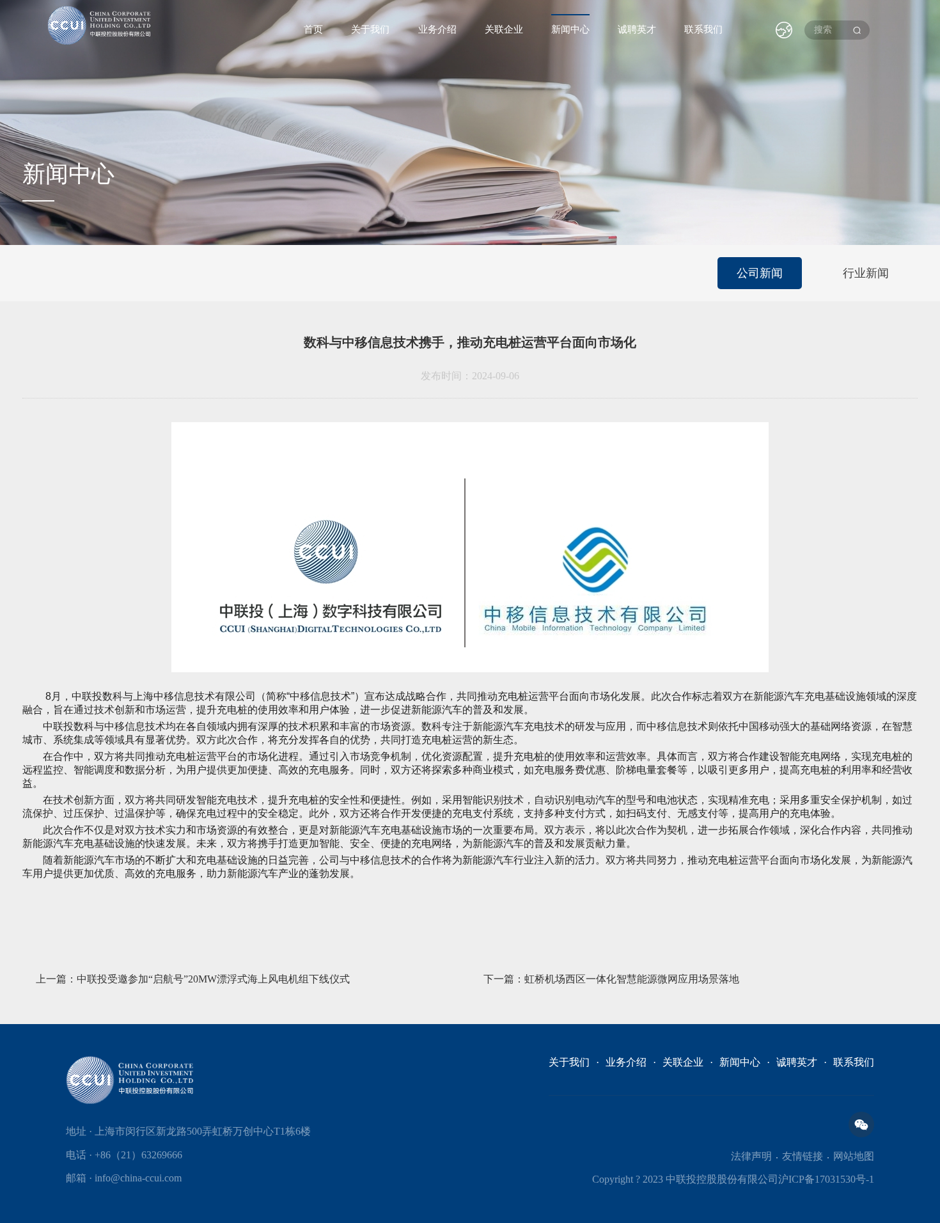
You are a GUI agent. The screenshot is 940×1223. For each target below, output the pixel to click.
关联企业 (504, 29)
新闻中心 (570, 29)
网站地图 (853, 1156)
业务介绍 (437, 29)
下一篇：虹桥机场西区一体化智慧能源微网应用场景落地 (611, 979)
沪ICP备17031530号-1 (826, 1179)
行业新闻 (866, 273)
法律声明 (751, 1156)
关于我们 (370, 29)
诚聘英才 (637, 29)
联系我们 (703, 29)
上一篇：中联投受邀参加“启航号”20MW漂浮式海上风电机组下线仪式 (193, 979)
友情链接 (802, 1156)
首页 (313, 29)
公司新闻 (760, 273)
